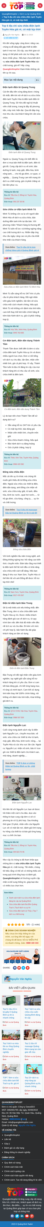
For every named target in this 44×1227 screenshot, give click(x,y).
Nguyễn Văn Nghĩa (12, 35)
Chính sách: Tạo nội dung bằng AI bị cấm (23, 1180)
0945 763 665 (18, 333)
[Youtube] (27, 1216)
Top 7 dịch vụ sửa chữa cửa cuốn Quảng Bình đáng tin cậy (32, 1013)
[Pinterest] (32, 1216)
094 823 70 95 (18, 852)
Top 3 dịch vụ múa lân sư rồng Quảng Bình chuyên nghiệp (11, 1047)
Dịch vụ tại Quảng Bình (30, 14)
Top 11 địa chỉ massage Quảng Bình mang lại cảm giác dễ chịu (33, 1047)
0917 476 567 (18, 595)
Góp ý (7, 1144)
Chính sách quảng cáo (14, 1171)
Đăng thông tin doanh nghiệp (17, 1152)
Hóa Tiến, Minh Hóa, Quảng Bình (24, 329)
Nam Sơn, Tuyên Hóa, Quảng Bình (25, 592)
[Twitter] (17, 1216)
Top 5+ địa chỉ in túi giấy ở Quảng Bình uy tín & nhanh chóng (10, 1013)
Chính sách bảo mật (13, 1167)
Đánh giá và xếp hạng (14, 1148)
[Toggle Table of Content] (36, 80)
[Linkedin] (22, 1216)
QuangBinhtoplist (9, 14)
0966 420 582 (18, 464)
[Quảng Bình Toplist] (22, 5)
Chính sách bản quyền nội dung (18, 1175)
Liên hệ (7, 1139)
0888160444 (14, 1119)
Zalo (24, 1119)
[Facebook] (12, 1216)
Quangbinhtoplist (11, 69)
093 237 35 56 (18, 202)
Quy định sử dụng (12, 1163)
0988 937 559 (18, 717)
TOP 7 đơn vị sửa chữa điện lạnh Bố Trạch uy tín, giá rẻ (11, 1080)
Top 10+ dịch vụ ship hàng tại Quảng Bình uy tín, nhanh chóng (33, 1082)
